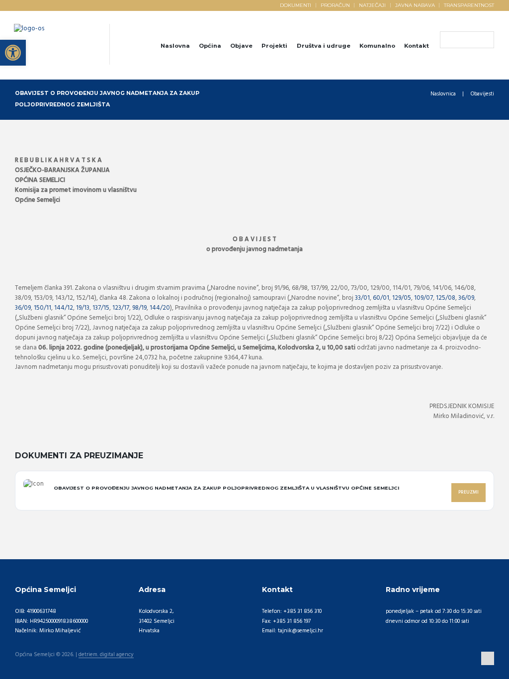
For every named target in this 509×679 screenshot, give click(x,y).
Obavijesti (482, 94)
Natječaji (372, 5)
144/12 (63, 308)
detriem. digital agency (106, 655)
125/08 (445, 298)
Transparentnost (469, 5)
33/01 (362, 298)
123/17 (120, 308)
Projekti (274, 45)
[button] (13, 53)
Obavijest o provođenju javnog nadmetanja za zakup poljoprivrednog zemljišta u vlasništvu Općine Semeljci (226, 488)
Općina (210, 45)
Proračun (335, 5)
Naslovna (175, 45)
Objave (241, 45)
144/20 (160, 308)
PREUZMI (468, 492)
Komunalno (377, 45)
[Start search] (447, 40)
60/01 (381, 298)
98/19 (139, 308)
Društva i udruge (323, 45)
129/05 (401, 298)
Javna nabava (415, 5)
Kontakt (416, 45)
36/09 (466, 298)
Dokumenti (295, 5)
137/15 (100, 308)
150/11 (42, 308)
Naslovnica (443, 94)
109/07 (423, 298)
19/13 (82, 308)
